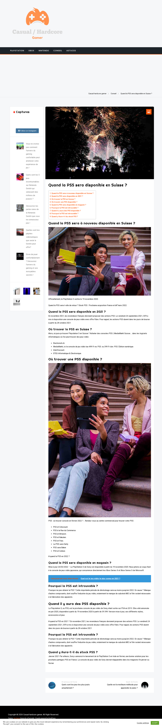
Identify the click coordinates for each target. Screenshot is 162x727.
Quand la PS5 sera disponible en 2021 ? (67, 196)
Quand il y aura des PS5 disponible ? (66, 211)
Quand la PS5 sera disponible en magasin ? (68, 205)
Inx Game (17, 718)
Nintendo (44, 50)
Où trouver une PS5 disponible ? (64, 202)
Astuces (71, 50)
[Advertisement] (81, 72)
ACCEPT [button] (155, 723)
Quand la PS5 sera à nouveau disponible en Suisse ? (72, 193)
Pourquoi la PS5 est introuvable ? (64, 208)
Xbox (31, 50)
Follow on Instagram (28, 131)
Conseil (57, 50)
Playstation (17, 50)
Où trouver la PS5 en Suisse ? (63, 199)
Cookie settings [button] (143, 723)
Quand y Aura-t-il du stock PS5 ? (64, 217)
